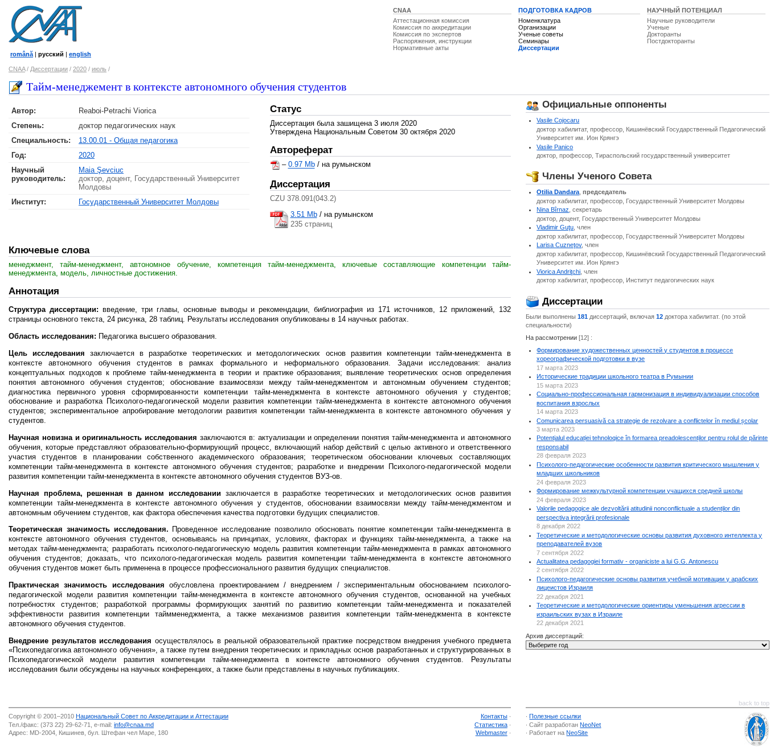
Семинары (533, 41)
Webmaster (491, 732)
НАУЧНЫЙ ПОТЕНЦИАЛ (684, 10)
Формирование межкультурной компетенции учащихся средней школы (640, 490)
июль (99, 68)
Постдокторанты (671, 41)
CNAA (402, 10)
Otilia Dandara (558, 191)
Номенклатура (539, 20)
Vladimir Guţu (555, 227)
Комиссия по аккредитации (432, 27)
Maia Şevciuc (101, 170)
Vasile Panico (555, 146)
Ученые (658, 27)
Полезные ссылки (555, 716)
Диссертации (538, 47)
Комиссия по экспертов (427, 34)
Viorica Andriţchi (558, 271)
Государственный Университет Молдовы (149, 202)
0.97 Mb (301, 165)
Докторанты (664, 34)
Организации (537, 27)
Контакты (494, 716)
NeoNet (590, 724)
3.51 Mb (303, 214)
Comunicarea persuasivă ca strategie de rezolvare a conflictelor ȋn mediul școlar (647, 420)
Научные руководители (681, 20)
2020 (80, 68)
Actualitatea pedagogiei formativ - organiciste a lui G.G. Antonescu (627, 561)
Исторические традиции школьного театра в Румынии (615, 376)
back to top (754, 703)
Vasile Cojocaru (558, 120)
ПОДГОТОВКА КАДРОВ (555, 10)
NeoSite (577, 732)
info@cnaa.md (134, 724)
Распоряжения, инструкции (432, 41)
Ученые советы (540, 34)
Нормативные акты (421, 47)
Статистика (490, 724)
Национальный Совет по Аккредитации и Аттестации (152, 716)
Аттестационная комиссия (431, 20)
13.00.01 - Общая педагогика (128, 140)
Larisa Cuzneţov (559, 244)
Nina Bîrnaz (553, 209)
